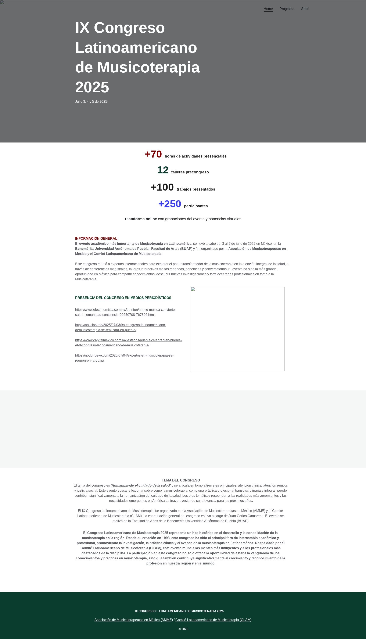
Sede (305, 9)
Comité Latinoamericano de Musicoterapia (127, 254)
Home (268, 9)
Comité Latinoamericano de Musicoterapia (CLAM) (213, 620)
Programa (287, 9)
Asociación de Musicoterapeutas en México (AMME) (133, 620)
